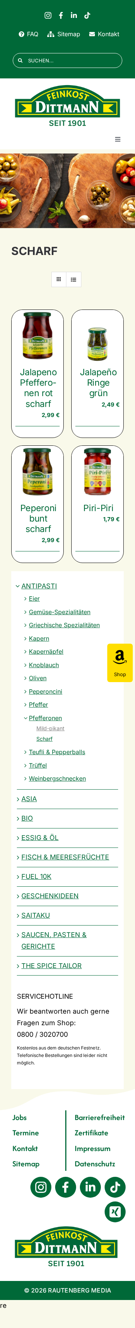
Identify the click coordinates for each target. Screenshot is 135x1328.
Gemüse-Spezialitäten (59, 612)
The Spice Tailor (51, 966)
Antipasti (39, 586)
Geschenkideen (50, 896)
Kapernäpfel (46, 651)
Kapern (39, 638)
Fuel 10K (36, 876)
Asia (29, 799)
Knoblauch (44, 665)
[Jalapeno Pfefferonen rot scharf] (37, 335)
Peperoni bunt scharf (38, 518)
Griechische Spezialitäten (64, 625)
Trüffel (38, 765)
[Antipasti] (67, 190)
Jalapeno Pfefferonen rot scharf (38, 388)
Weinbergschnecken (57, 778)
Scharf (44, 738)
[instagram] (48, 15)
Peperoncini (45, 691)
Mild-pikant (50, 728)
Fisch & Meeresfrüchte (65, 857)
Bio (27, 818)
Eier (34, 598)
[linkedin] (74, 15)
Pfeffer (38, 704)
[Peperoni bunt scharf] (37, 471)
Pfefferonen (45, 718)
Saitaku (35, 915)
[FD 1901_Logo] (67, 85)
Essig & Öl (39, 838)
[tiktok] (87, 15)
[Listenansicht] (73, 279)
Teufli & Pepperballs (57, 752)
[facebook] (61, 15)
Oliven (37, 678)
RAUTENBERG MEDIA (79, 1290)
